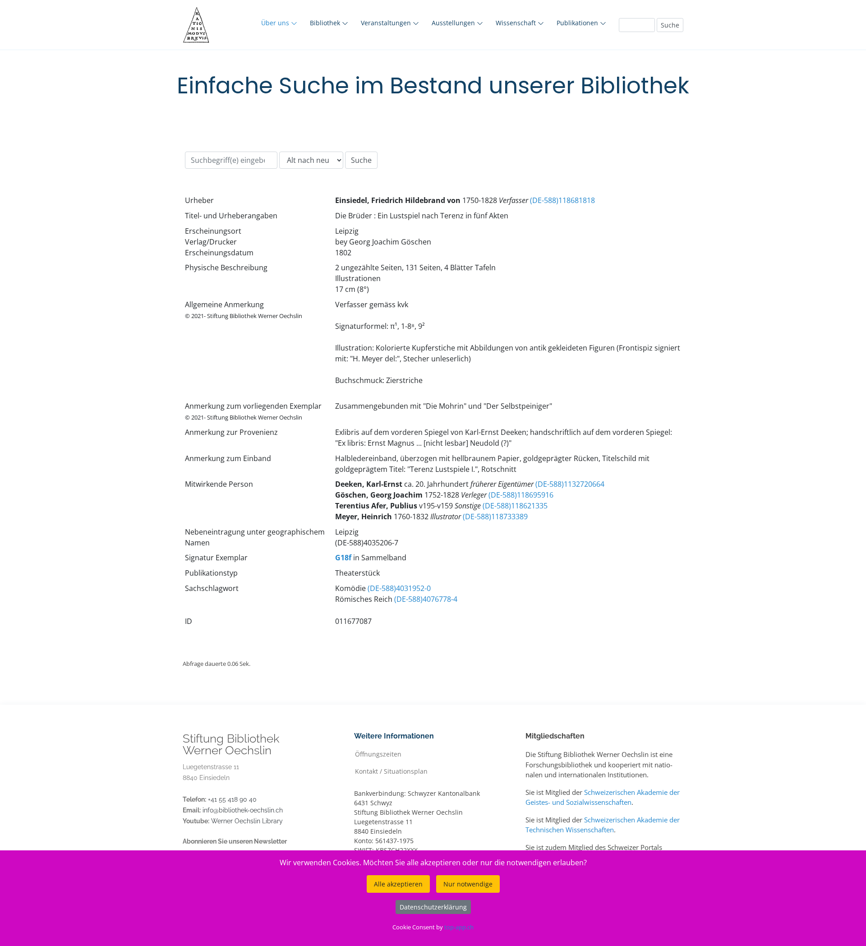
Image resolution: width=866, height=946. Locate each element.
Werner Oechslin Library (247, 821)
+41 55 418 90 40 (232, 799)
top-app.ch (459, 927)
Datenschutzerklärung (433, 907)
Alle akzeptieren (398, 884)
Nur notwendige (468, 884)
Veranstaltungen (387, 22)
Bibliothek (326, 22)
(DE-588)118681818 (562, 200)
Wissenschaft (517, 22)
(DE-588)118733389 (495, 516)
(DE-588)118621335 (515, 506)
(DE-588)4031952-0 (399, 588)
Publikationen (578, 22)
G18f (343, 558)
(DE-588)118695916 (520, 495)
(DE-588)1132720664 (569, 484)
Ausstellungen (454, 22)
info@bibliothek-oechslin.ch (243, 810)
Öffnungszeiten (378, 753)
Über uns (276, 22)
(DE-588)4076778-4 (425, 599)
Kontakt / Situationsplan (391, 771)
